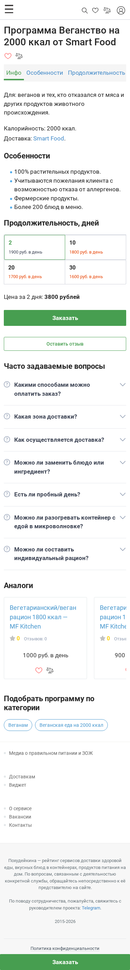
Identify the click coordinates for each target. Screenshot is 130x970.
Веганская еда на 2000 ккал (71, 725)
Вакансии (20, 817)
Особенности (44, 72)
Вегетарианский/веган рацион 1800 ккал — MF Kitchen (43, 617)
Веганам (18, 725)
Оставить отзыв (65, 344)
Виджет (17, 785)
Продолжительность (96, 72)
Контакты (20, 825)
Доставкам (22, 776)
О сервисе (20, 808)
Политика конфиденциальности (65, 948)
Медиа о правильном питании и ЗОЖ (51, 753)
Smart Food (48, 138)
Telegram (91, 907)
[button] (9, 9)
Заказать (65, 317)
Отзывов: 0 (35, 638)
